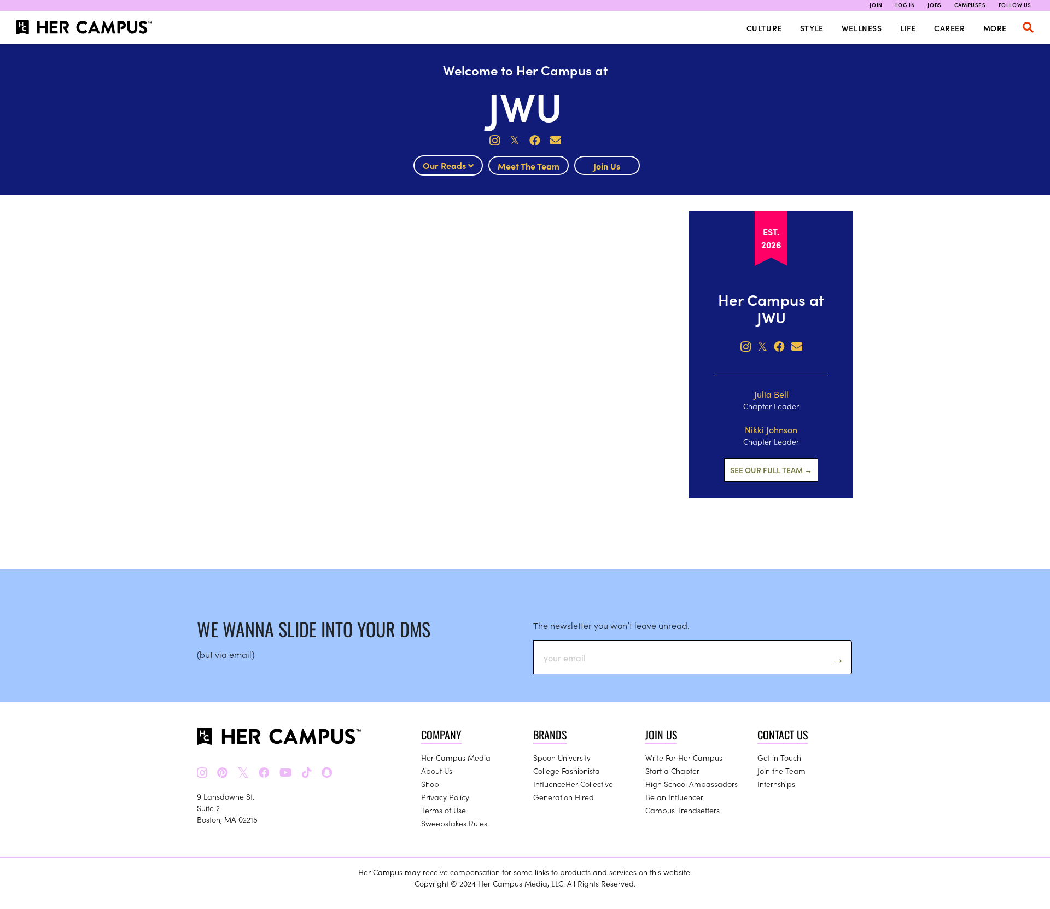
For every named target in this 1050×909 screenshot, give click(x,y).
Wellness (862, 27)
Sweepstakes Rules (454, 823)
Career (949, 27)
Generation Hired (563, 796)
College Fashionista (566, 770)
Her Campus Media (456, 757)
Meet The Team (528, 166)
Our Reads (445, 165)
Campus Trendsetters (682, 810)
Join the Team (781, 770)
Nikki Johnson (771, 429)
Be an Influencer (674, 796)
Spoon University (562, 757)
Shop (430, 783)
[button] (1028, 27)
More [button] (995, 27)
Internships (776, 783)
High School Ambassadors (691, 783)
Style (812, 27)
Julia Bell (771, 394)
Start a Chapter (672, 770)
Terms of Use (443, 810)
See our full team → (771, 469)
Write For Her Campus (683, 757)
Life (908, 27)
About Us (436, 770)
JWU (525, 104)
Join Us (606, 166)
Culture (764, 27)
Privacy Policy (445, 796)
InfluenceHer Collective (573, 783)
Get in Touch (779, 757)
